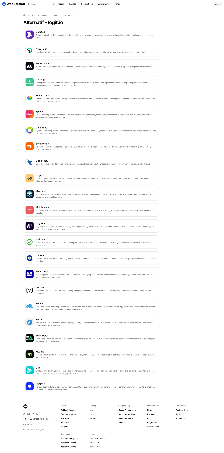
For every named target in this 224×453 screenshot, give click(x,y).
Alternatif (69, 15)
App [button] (91, 410)
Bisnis (44, 15)
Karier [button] (178, 414)
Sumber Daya (103, 4)
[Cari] (53, 3)
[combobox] (40, 419)
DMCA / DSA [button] (95, 442)
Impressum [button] (94, 447)
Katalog (72, 4)
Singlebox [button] (65, 426)
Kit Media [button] (180, 418)
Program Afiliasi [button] (154, 422)
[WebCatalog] (25, 406)
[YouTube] (33, 414)
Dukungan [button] (151, 414)
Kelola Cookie (28, 425)
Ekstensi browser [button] (68, 414)
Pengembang (87, 4)
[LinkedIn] (28, 414)
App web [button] (65, 418)
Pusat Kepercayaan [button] (69, 438)
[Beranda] (13, 4)
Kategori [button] (93, 418)
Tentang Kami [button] (182, 410)
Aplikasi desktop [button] (68, 410)
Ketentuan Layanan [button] (98, 438)
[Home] (24, 15)
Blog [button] (149, 418)
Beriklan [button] (121, 422)
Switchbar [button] (65, 422)
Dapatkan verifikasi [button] (126, 414)
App (33, 15)
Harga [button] (149, 410)
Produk (61, 4)
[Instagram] (37, 414)
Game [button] (92, 414)
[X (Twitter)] (24, 414)
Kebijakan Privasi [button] (68, 442)
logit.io (56, 15)
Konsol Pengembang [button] (127, 410)
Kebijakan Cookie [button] (68, 447)
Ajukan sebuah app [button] (126, 418)
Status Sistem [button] (153, 426)
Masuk (217, 4)
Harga (117, 4)
